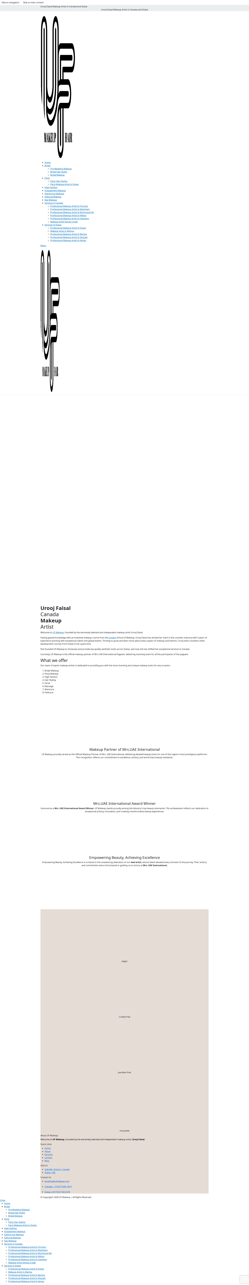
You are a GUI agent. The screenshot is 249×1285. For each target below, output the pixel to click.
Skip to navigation (10, 2)
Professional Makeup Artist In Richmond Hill (72, 212)
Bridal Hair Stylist (58, 171)
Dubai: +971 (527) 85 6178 (57, 1192)
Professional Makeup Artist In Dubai (68, 228)
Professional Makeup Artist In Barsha (68, 234)
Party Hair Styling (58, 181)
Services (49, 1154)
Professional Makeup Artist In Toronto (69, 206)
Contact (48, 1157)
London (112, 637)
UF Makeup (58, 632)
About (48, 1151)
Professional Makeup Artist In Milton (68, 215)
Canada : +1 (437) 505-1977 (58, 1186)
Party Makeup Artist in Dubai (64, 184)
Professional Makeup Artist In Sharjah (69, 237)
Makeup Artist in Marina (62, 231)
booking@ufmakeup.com (57, 1181)
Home (48, 1148)
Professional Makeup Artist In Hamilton (69, 218)
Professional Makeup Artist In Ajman (68, 240)
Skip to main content (33, 2)
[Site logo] (57, 86)
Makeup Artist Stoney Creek (64, 221)
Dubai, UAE (50, 1172)
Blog (47, 1160)
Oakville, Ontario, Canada (57, 1169)
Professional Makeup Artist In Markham (70, 209)
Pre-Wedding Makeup (61, 168)
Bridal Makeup (57, 175)
